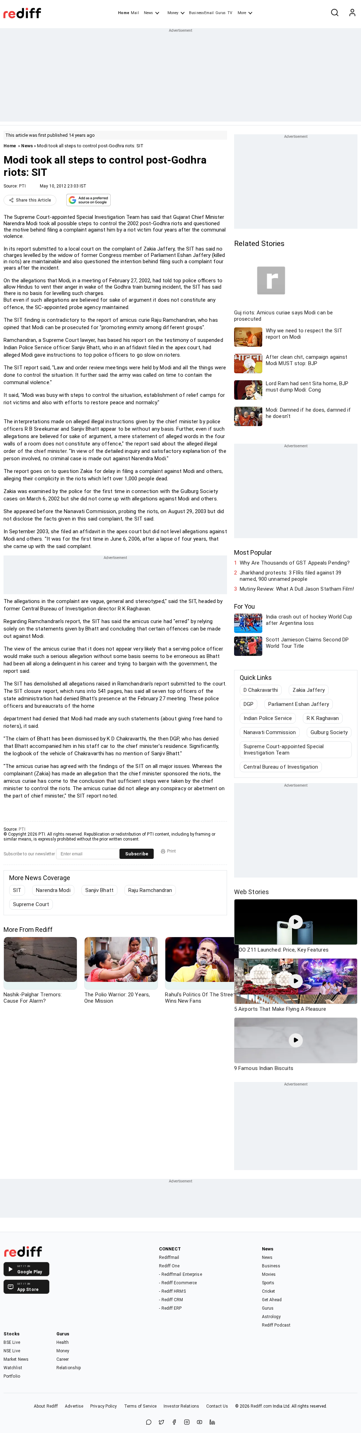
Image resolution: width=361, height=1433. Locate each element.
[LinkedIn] (212, 1422)
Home (123, 13)
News (148, 13)
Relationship (68, 1367)
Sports (268, 1282)
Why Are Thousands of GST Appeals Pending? (295, 563)
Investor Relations (181, 1406)
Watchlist (13, 1367)
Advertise (74, 1406)
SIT (17, 890)
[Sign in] (352, 13)
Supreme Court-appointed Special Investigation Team (284, 749)
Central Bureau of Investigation (281, 767)
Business (271, 1265)
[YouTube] (199, 1422)
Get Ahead (272, 1299)
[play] (296, 922)
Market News (16, 1359)
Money (172, 13)
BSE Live (12, 1342)
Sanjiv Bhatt (99, 890)
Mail (135, 13)
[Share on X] (161, 1422)
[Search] (334, 13)
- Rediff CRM (171, 1299)
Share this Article (33, 200)
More (242, 13)
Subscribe (136, 853)
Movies (269, 1274)
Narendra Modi (53, 890)
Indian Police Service (268, 718)
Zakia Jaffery (308, 690)
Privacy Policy (103, 1406)
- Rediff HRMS (172, 1291)
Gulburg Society (329, 732)
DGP (248, 704)
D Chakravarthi (261, 690)
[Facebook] (174, 1422)
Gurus (220, 13)
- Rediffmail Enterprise (180, 1274)
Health (62, 1342)
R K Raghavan (323, 718)
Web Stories (251, 892)
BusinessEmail (201, 13)
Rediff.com (261, 1406)
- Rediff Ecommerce (178, 1282)
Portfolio (12, 1376)
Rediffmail (169, 1257)
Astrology (271, 1316)
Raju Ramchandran (150, 890)
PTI (22, 186)
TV (229, 13)
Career (62, 1359)
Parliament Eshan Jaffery (298, 704)
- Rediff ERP (170, 1308)
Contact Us (217, 1406)
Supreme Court (31, 904)
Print (171, 851)
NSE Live (12, 1350)
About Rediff (46, 1406)
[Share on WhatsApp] (149, 1422)
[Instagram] (187, 1422)
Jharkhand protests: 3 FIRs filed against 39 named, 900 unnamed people (290, 576)
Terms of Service (140, 1406)
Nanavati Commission (270, 732)
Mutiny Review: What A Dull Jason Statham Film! (297, 589)
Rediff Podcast (276, 1325)
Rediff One (169, 1265)
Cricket (268, 1291)
